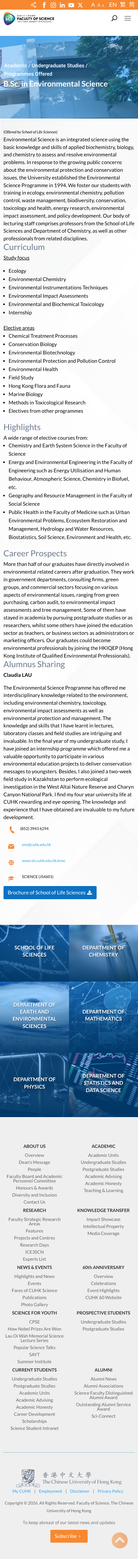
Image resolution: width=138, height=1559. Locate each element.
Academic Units (103, 1155)
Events (34, 1283)
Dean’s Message (34, 1162)
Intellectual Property (103, 1226)
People (34, 1169)
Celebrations (103, 1283)
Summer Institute (34, 1361)
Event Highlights (103, 1290)
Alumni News (103, 1379)
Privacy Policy (110, 1491)
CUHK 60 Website (103, 1297)
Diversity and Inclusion (34, 1195)
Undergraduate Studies (103, 1162)
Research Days (34, 1245)
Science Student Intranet (34, 1428)
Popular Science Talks (34, 1347)
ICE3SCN (34, 1252)
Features (34, 1231)
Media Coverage (104, 1233)
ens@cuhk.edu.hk (36, 844)
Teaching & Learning (103, 1190)
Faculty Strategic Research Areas (34, 1221)
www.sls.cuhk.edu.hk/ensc (43, 860)
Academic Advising (103, 1176)
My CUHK (21, 1491)
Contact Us (34, 1202)
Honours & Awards (34, 1188)
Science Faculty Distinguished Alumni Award (103, 1395)
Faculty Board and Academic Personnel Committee (34, 1178)
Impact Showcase (104, 1219)
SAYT (34, 1354)
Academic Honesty (103, 1183)
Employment (50, 1491)
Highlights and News (34, 1276)
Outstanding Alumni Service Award (103, 1407)
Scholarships (34, 1421)
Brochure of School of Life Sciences (47, 893)
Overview (34, 1155)
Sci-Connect (103, 1416)
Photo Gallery (34, 1304)
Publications (34, 1297)
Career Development (34, 1414)
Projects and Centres (34, 1238)
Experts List (34, 1259)
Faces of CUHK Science (34, 1290)
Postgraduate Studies (103, 1169)
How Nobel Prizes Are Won (34, 1329)
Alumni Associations (104, 1386)
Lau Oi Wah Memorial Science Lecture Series (34, 1338)
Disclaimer (80, 1491)
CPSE (34, 1322)
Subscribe (66, 1536)
